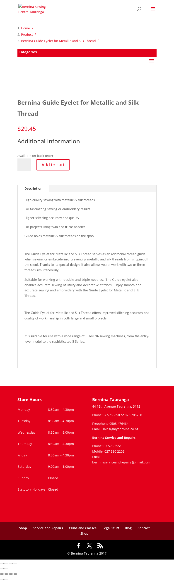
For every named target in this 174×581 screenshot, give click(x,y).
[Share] (11, 563)
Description (33, 188)
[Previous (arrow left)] (2, 568)
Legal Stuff (110, 528)
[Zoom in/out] (2, 563)
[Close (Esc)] (15, 563)
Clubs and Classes (83, 528)
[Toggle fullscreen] (6, 563)
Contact (144, 528)
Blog (128, 528)
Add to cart (53, 165)
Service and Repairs (48, 528)
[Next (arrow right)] (6, 568)
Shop (23, 528)
